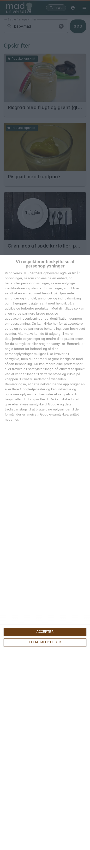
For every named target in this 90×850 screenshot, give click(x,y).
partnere (36, 273)
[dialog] (45, 552)
